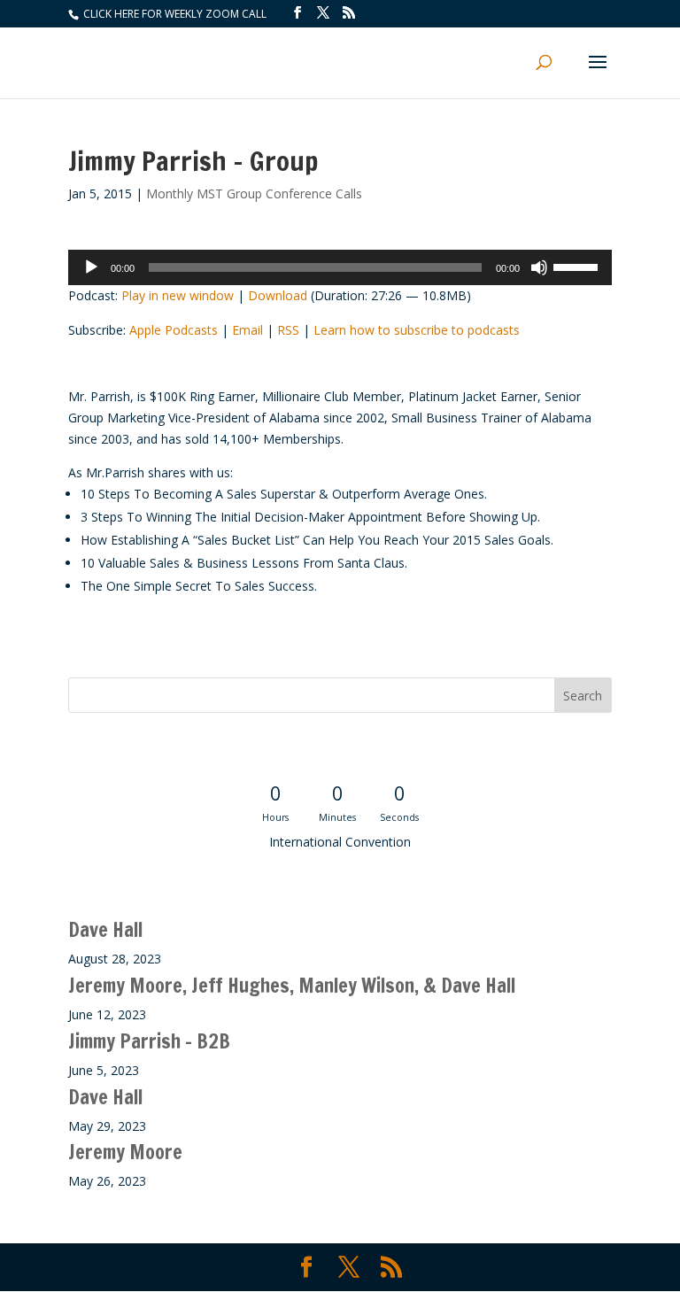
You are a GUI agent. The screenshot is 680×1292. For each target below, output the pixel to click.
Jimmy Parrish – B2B (149, 1041)
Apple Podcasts (173, 329)
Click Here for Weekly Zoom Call (174, 13)
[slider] (578, 266)
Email (247, 329)
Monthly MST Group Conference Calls (254, 193)
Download (277, 295)
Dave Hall (105, 929)
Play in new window (177, 295)
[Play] (91, 267)
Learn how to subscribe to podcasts (416, 329)
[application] (340, 267)
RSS (288, 329)
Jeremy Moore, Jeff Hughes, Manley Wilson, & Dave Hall (291, 985)
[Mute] (539, 267)
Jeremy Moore (125, 1151)
